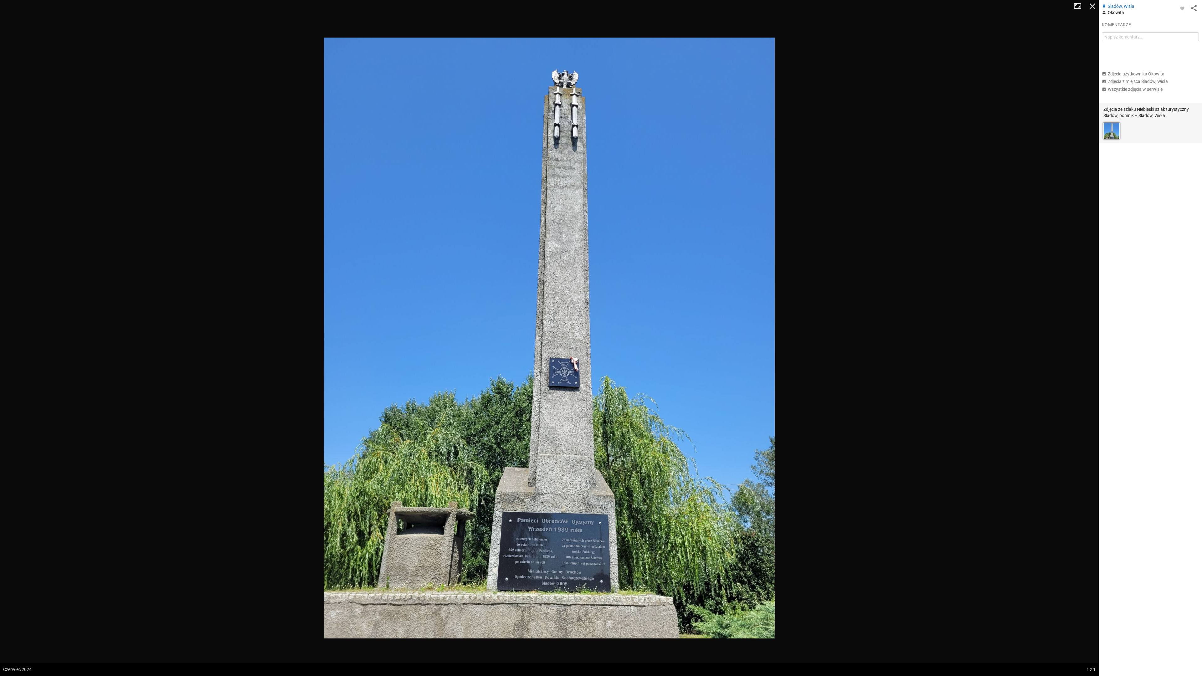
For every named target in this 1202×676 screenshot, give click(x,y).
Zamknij (1092, 6)
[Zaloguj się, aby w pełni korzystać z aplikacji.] (1182, 8)
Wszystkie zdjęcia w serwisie (1135, 89)
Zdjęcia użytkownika (1136, 73)
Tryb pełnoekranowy (1080, 6)
